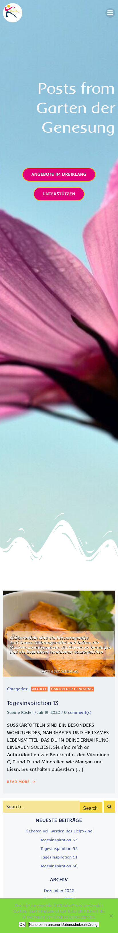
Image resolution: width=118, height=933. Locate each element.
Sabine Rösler (20, 712)
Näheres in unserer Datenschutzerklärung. (64, 924)
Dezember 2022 (59, 891)
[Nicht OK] (111, 916)
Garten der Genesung (72, 689)
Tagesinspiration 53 (59, 840)
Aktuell (39, 689)
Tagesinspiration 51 (59, 857)
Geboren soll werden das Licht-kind (59, 831)
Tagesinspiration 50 (59, 866)
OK (22, 924)
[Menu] (110, 13)
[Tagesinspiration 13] (59, 633)
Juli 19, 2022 (48, 712)
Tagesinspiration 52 (59, 848)
